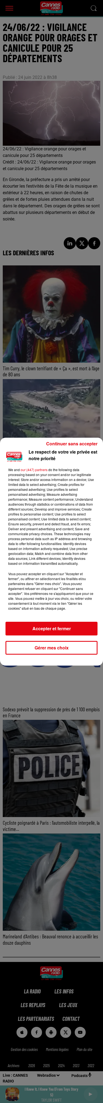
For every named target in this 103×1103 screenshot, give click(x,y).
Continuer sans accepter (72, 443)
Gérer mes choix (52, 647)
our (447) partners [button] (34, 469)
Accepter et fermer (51, 628)
